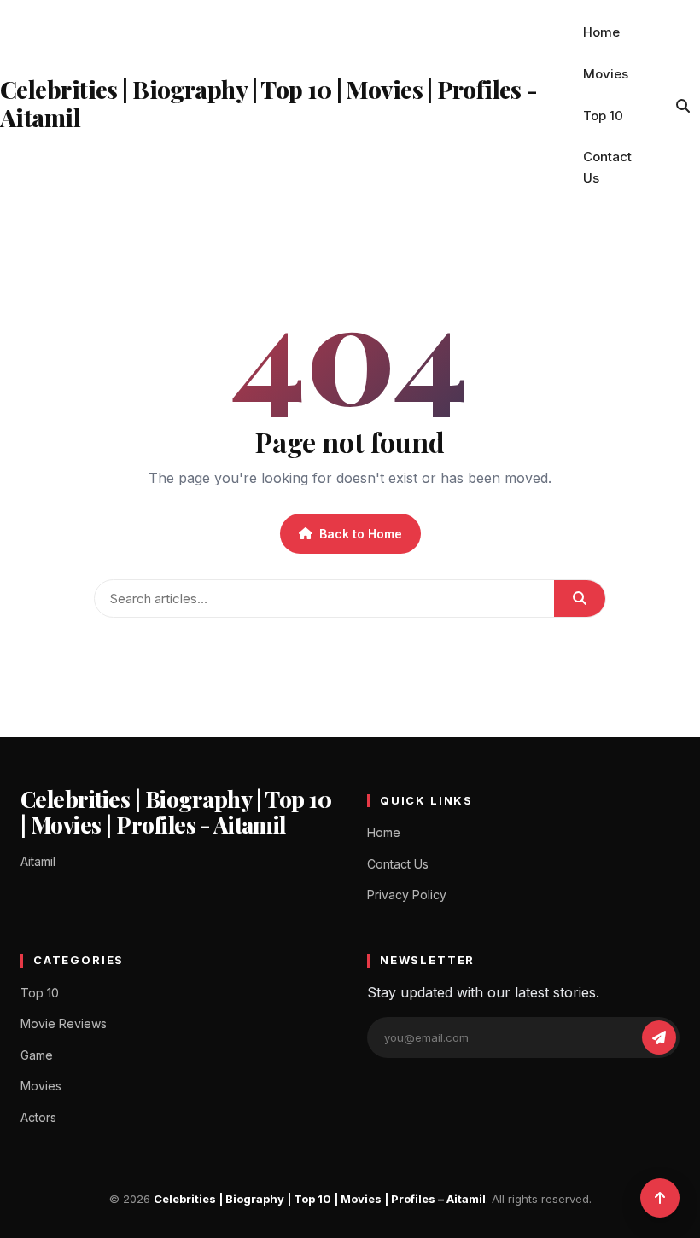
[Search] (683, 106)
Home (601, 32)
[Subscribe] (659, 1037)
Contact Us (607, 167)
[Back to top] (660, 1198)
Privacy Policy (406, 894)
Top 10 (603, 116)
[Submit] (579, 598)
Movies (605, 74)
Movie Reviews (63, 1023)
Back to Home (360, 533)
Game (36, 1055)
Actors (38, 1117)
